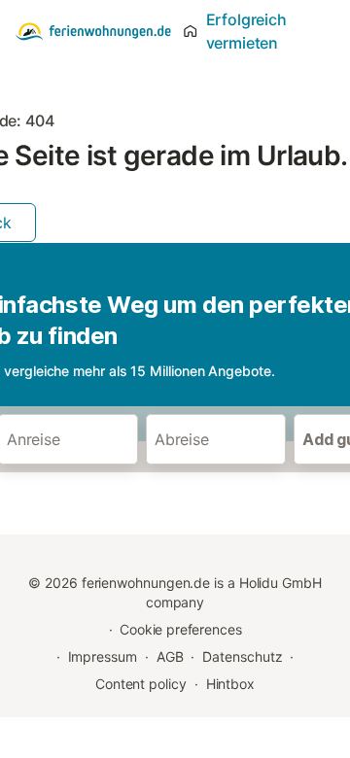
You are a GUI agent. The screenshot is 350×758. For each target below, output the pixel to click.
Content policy (141, 683)
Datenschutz (242, 656)
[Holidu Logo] (93, 31)
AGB (170, 656)
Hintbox (230, 683)
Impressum (102, 656)
